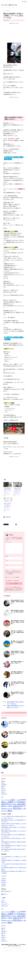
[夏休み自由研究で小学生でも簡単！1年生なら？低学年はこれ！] (17, 484)
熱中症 (21, 806)
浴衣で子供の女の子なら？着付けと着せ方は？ (11, 838)
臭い (11, 808)
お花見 (12, 800)
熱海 (25, 806)
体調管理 (23, 800)
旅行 (2, 788)
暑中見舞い (14, 804)
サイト (7, 565)
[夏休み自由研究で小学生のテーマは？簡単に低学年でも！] (7, 500)
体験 (2, 802)
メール (7, 560)
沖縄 (14, 806)
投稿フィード (4, 902)
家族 (22, 802)
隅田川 (10, 811)
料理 (2, 786)
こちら (9, 891)
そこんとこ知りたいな (9, 5)
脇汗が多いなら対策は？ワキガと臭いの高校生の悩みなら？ (17, 632)
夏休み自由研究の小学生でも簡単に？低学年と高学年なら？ (17, 602)
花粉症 (22, 808)
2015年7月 (3, 878)
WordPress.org (4, 905)
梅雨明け (10, 806)
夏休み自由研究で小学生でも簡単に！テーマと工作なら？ (17, 694)
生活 (7, 517)
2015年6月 (3, 880)
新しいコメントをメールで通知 (12, 577)
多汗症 (15, 802)
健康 (2, 781)
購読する (5, 712)
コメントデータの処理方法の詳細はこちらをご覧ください (14, 590)
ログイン (3, 900)
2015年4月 (3, 884)
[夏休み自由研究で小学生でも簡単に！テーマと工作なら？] (7, 484)
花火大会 (3, 794)
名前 (6, 556)
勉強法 (6, 802)
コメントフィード (5, 904)
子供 (9, 517)
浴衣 (17, 806)
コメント (8, 542)
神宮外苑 (3, 808)
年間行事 (3, 784)
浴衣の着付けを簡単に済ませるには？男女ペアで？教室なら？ (17, 684)
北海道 (10, 802)
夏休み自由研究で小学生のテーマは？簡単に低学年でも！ (17, 612)
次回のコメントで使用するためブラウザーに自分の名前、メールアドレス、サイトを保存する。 (14, 572)
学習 (2, 783)
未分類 (2, 790)
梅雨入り (5, 806)
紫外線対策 (8, 808)
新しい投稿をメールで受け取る (12, 580)
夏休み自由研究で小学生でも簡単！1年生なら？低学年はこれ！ (17, 653)
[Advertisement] (14, 32)
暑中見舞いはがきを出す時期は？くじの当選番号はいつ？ (17, 643)
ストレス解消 (17, 911)
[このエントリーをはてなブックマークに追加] (16, 524)
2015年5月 (3, 882)
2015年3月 (3, 885)
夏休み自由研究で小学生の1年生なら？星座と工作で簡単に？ (17, 622)
